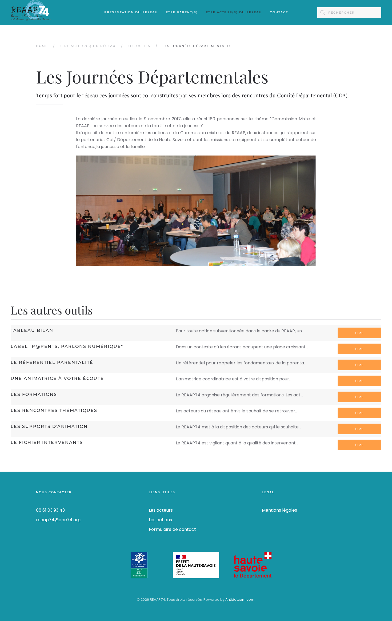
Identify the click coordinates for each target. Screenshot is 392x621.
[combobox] (349, 12)
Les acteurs (161, 510)
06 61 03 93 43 (50, 510)
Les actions (160, 520)
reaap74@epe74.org (58, 520)
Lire (359, 333)
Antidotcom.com (239, 599)
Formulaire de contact (172, 529)
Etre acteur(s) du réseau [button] (234, 12)
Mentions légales (279, 510)
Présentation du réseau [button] (131, 12)
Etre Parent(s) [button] (182, 12)
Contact (279, 12)
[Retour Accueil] (31, 12)
